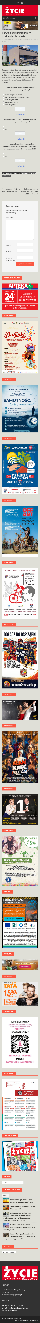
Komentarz (10, 218)
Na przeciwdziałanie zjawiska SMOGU (17, 97)
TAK (6, 127)
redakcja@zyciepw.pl (14, 1295)
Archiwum (29, 39)
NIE (6, 129)
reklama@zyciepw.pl (10, 1310)
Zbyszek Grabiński (20, 39)
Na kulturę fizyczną (11, 102)
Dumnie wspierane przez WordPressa (26, 1320)
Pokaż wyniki (20, 114)
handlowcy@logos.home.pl (18, 1308)
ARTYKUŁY (5, 1195)
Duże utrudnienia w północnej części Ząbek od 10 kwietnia (29, 191)
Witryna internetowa (10, 259)
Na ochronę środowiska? (13, 95)
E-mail (8, 251)
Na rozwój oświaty (11, 100)
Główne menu (10, 18)
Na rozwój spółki (10, 105)
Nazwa (8, 245)
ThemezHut (17, 1318)
